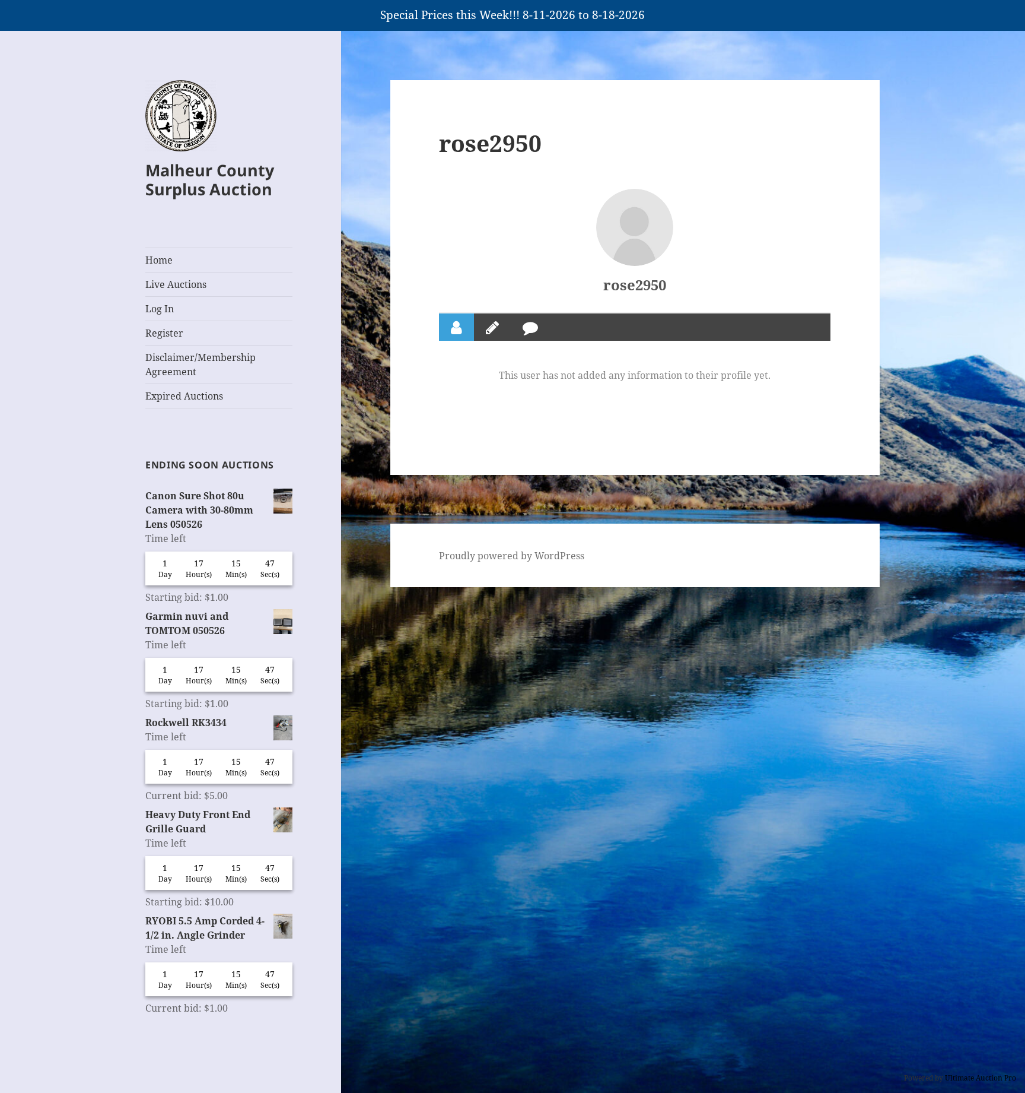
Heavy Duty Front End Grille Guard (197, 821)
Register (164, 333)
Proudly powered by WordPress (511, 555)
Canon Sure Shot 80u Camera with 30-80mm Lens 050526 (199, 510)
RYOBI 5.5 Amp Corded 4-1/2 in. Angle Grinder (205, 928)
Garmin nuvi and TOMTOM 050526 (186, 623)
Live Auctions (175, 284)
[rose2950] (634, 227)
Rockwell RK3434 (186, 722)
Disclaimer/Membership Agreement (200, 364)
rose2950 (634, 284)
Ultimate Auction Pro (980, 1078)
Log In (159, 308)
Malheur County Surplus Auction (209, 179)
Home (159, 260)
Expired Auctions (184, 396)
